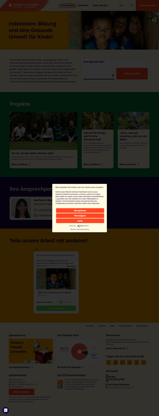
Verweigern (80, 215)
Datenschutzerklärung (83, 229)
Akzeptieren (80, 210)
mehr (80, 221)
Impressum (73, 229)
